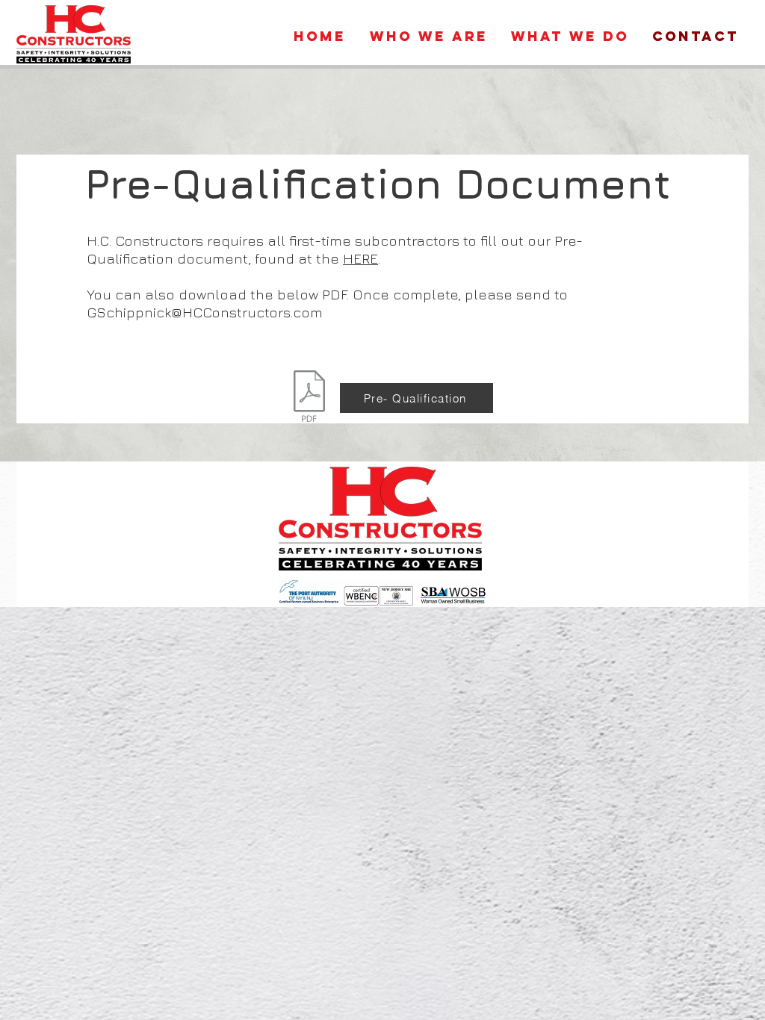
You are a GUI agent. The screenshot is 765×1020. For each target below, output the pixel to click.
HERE (360, 258)
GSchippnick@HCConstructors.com (205, 312)
